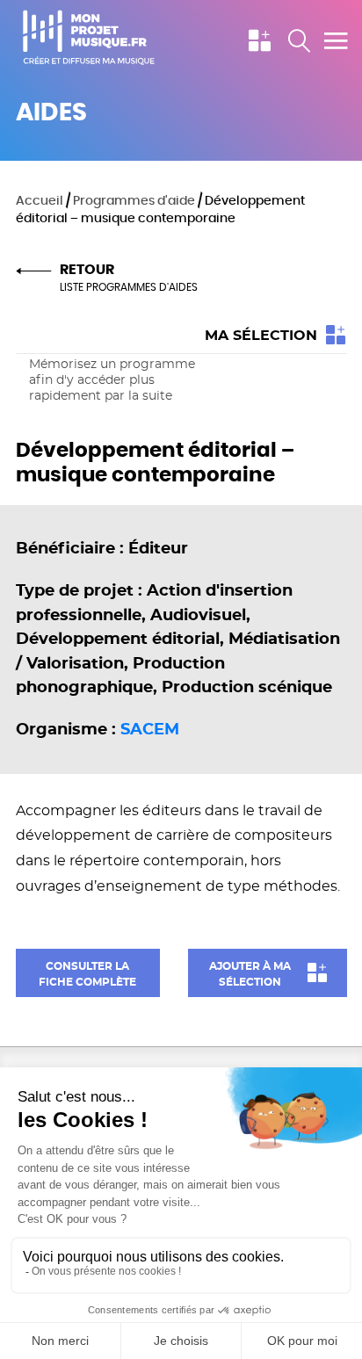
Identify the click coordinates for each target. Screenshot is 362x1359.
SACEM (149, 729)
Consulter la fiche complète (87, 974)
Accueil (39, 201)
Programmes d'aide (134, 201)
